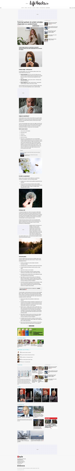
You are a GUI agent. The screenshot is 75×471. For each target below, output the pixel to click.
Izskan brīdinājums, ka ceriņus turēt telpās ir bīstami (27, 345)
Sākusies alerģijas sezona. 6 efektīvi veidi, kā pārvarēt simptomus (34, 345)
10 (51, 368)
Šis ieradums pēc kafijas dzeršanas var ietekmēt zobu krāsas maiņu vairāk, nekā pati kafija (35, 381)
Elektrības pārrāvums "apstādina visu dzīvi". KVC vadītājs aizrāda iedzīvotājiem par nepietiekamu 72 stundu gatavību (38, 415)
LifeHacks (20, 20)
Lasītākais (47, 20)
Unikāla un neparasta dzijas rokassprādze (25, 352)
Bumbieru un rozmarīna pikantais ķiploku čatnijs (26, 359)
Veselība (22, 20)
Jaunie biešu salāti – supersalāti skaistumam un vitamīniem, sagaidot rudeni (41, 381)
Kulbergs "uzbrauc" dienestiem (23, 417)
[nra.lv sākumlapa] (27, 3)
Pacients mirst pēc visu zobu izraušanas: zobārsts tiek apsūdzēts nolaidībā (52, 32)
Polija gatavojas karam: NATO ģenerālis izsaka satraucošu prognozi (52, 23)
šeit (25, 289)
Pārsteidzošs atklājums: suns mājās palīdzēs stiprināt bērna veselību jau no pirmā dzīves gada (20, 345)
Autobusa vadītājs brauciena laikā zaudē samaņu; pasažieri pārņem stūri (53, 27)
